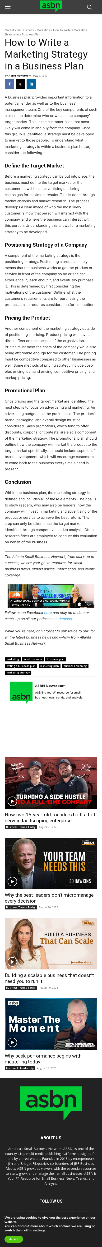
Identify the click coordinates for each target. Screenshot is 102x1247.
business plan (56, 659)
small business (33, 659)
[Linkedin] (31, 84)
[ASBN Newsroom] (21, 692)
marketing (13, 659)
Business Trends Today (20, 827)
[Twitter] (20, 84)
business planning (75, 666)
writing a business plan (21, 666)
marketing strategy (18, 672)
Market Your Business (19, 30)
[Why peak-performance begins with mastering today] (51, 1024)
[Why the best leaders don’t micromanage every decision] (51, 863)
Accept (13, 1239)
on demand (62, 619)
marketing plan (49, 666)
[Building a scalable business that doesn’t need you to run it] (51, 943)
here (48, 612)
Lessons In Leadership (20, 1068)
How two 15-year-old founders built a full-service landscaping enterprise (51, 817)
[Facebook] (9, 84)
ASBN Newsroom (20, 75)
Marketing (43, 30)
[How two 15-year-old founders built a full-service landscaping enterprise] (51, 783)
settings (39, 1230)
